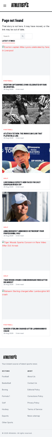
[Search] (22, 36)
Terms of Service (35, 409)
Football (8, 81)
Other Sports (7, 422)
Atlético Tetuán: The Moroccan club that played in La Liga (23, 134)
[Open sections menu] (5, 5)
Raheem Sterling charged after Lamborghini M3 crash (25, 330)
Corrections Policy (35, 396)
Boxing (5, 390)
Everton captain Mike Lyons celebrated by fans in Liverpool (25, 86)
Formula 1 (6, 396)
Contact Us (32, 383)
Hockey (5, 409)
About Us (31, 376)
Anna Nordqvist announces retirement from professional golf (24, 232)
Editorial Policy (34, 390)
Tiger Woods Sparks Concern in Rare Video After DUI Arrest (25, 281)
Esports (5, 416)
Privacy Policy (33, 403)
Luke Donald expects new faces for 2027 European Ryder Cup (22, 183)
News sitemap (34, 416)
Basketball (6, 383)
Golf (6, 178)
